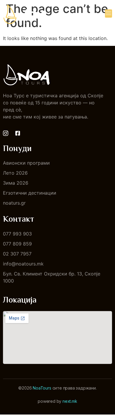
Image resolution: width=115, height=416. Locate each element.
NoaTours (42, 387)
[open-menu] (108, 13)
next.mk (70, 401)
